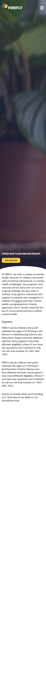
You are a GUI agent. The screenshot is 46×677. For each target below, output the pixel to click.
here (15, 397)
